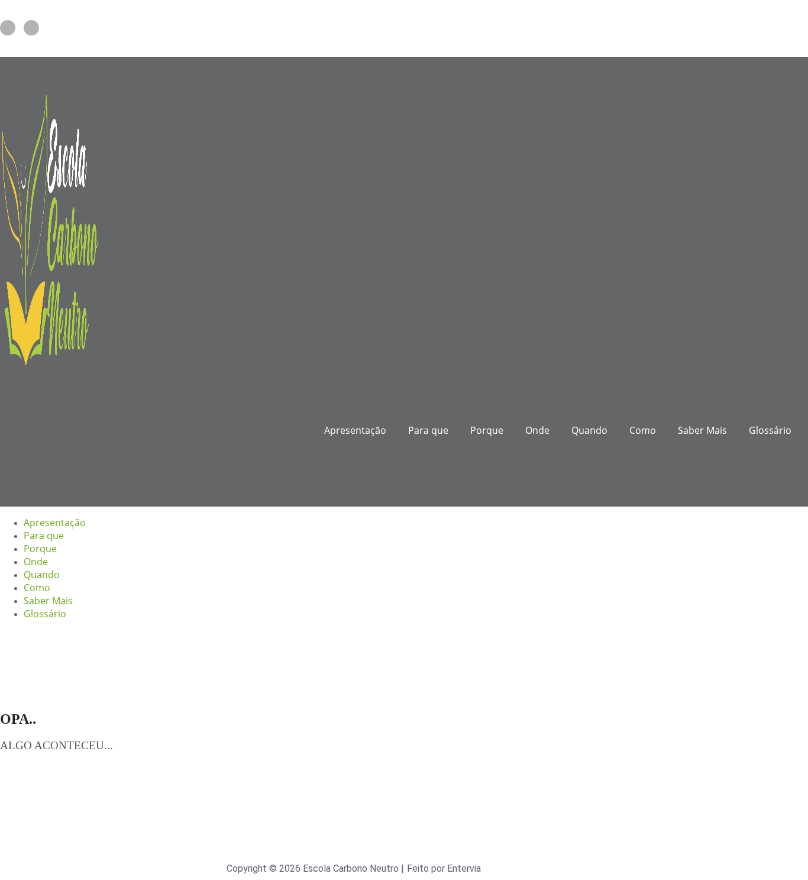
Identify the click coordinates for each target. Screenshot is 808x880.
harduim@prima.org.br (82, 46)
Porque (486, 430)
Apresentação (355, 430)
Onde (537, 430)
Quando (589, 430)
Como (642, 430)
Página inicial (49, 776)
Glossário (770, 430)
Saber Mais (702, 430)
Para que (428, 430)
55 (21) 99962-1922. (208, 46)
